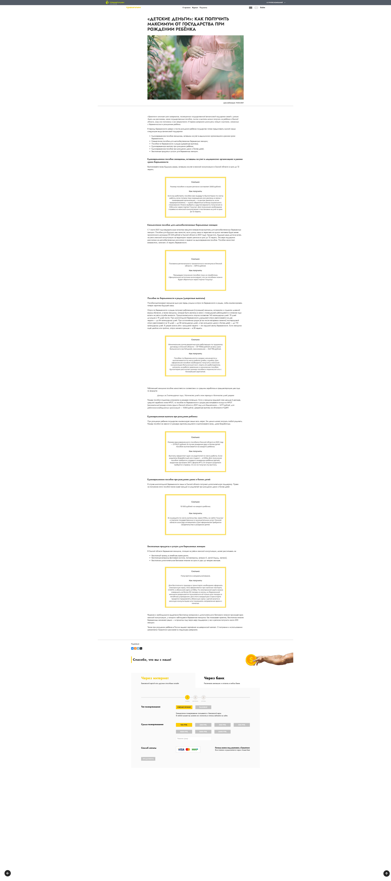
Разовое (203, 707)
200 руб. (203, 725)
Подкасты (203, 8)
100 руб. (184, 725)
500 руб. (241, 725)
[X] (141, 648)
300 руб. (222, 725)
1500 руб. (203, 732)
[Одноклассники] (135, 648)
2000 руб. (222, 732)
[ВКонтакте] (132, 648)
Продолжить (148, 759)
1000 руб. (184, 732)
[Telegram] (138, 648)
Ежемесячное (184, 707)
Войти (262, 8)
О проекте (186, 8)
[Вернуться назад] (7, 873)
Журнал (195, 8)
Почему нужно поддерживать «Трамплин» (232, 748)
